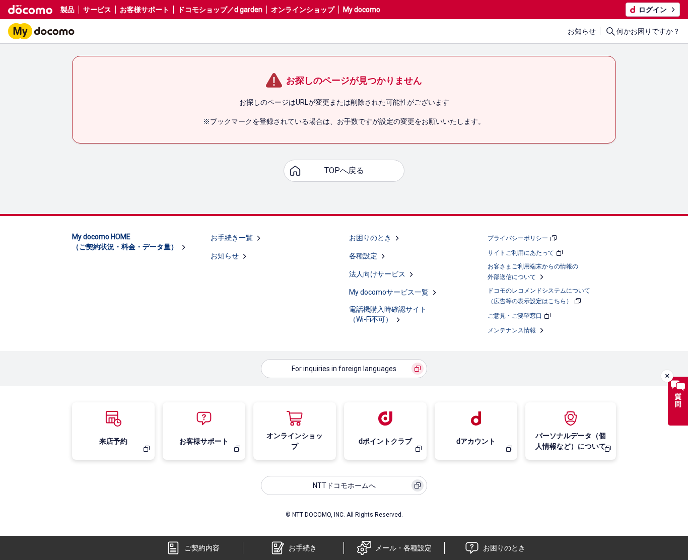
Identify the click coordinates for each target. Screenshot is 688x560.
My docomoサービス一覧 (389, 292)
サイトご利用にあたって (521, 252)
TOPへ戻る (344, 170)
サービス (97, 10)
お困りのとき (370, 238)
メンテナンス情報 (512, 330)
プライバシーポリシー (518, 238)
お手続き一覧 (232, 238)
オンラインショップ (302, 10)
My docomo (361, 10)
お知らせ (582, 31)
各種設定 (363, 256)
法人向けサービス (377, 274)
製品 (67, 10)
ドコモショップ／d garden (220, 10)
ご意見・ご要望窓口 (515, 315)
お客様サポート (144, 10)
